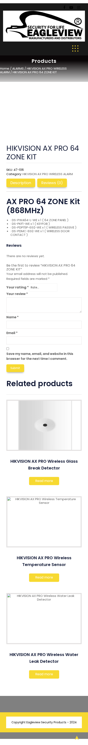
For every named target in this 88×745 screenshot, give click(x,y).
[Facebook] (64, 7)
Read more (44, 480)
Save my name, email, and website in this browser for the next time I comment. (39, 356)
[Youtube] (71, 7)
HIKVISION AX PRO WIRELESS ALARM (33, 70)
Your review (17, 294)
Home (4, 68)
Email (12, 333)
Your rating (17, 287)
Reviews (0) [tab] (52, 182)
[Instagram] (78, 7)
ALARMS (18, 68)
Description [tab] (20, 182)
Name (12, 317)
